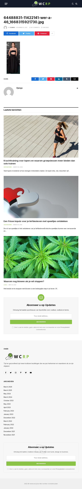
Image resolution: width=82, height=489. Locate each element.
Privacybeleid (65, 327)
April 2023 (7, 407)
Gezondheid (8, 167)
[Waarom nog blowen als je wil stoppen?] (41, 257)
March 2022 (8, 421)
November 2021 (9, 435)
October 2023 (8, 400)
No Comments (35, 27)
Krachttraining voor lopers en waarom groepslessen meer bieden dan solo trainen (39, 162)
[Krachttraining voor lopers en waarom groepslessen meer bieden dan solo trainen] (41, 136)
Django (12, 27)
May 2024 (7, 394)
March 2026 (8, 387)
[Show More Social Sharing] (52, 33)
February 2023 (9, 411)
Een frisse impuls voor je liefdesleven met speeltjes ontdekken (36, 221)
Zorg (5, 284)
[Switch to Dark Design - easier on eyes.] (72, 4)
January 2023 (8, 414)
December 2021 (9, 431)
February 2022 (9, 424)
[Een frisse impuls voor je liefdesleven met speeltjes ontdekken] (41, 197)
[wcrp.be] (41, 4)
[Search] (76, 3)
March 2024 (8, 397)
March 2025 (8, 390)
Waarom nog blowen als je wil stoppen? (24, 281)
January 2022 (8, 428)
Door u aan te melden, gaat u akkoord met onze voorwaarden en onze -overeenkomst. (42, 469)
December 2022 (9, 418)
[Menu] (6, 3)
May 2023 (7, 404)
